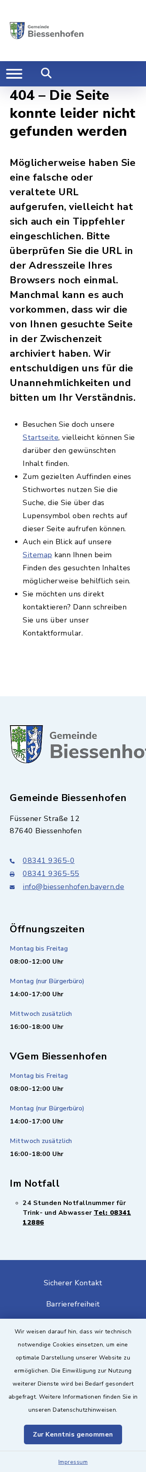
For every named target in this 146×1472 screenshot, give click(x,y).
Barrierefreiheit (73, 1304)
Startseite (40, 437)
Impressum (73, 1462)
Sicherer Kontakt (73, 1283)
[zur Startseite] (47, 30)
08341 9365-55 (51, 873)
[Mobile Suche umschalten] (46, 73)
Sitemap (37, 555)
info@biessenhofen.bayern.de (74, 887)
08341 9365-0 (49, 860)
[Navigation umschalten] (14, 74)
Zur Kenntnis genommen (73, 1434)
